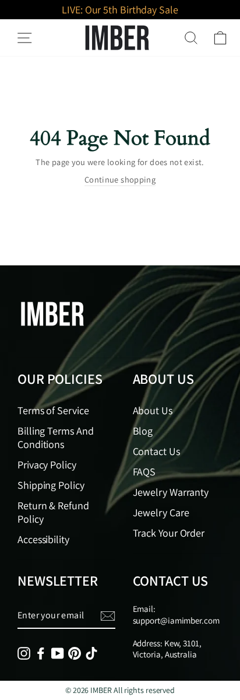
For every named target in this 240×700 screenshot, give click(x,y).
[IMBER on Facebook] (40, 652)
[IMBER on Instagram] (23, 652)
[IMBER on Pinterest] (74, 652)
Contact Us (156, 451)
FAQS (144, 471)
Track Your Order (169, 533)
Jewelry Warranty (171, 492)
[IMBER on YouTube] (57, 652)
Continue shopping (120, 179)
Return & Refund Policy (53, 512)
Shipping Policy (50, 485)
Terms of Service (53, 410)
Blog (143, 431)
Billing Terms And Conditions (55, 437)
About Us (152, 410)
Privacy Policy (46, 464)
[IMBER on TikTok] (91, 652)
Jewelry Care (161, 512)
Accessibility (43, 539)
